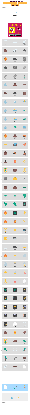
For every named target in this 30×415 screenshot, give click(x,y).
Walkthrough (15, 5)
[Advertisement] (15, 377)
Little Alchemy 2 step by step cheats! (15, 1)
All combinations (13, 3)
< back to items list (4, 7)
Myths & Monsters (22, 3)
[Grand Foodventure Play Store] (18, 35)
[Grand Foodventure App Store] (12, 35)
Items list (6, 3)
